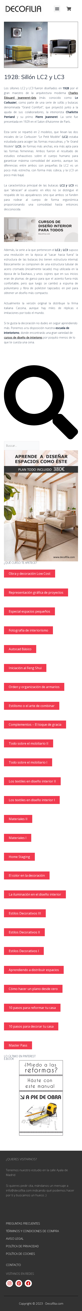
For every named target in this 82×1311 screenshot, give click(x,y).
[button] (57, 9)
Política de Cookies (20, 1254)
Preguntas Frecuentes (23, 1223)
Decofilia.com (54, 1303)
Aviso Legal (14, 1239)
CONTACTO (13, 1265)
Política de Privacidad (22, 1246)
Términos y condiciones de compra (32, 1231)
